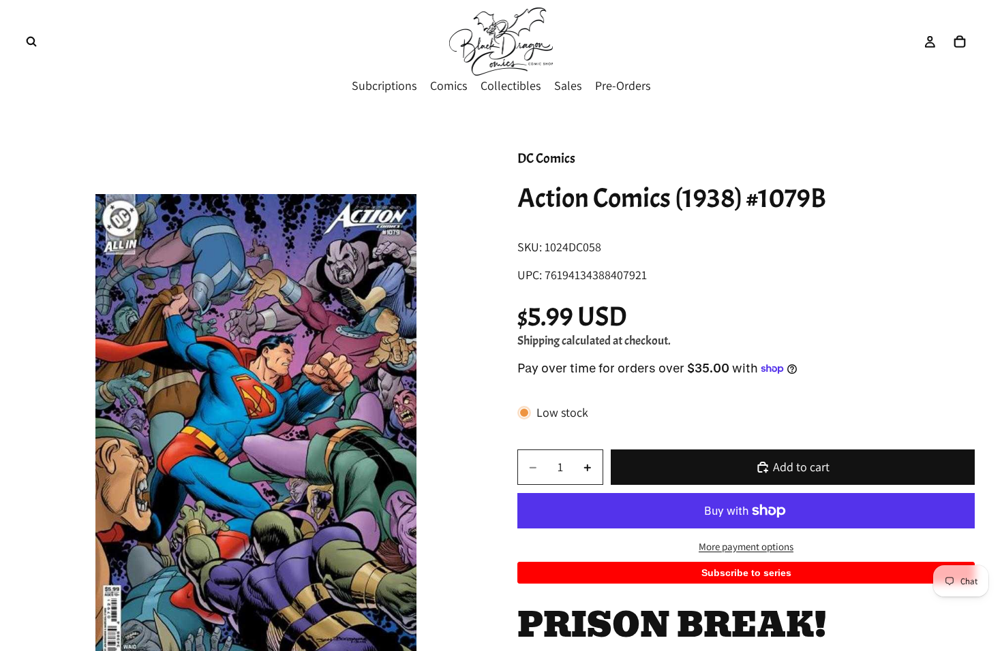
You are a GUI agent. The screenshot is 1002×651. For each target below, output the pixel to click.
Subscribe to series (746, 572)
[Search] (31, 42)
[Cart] (960, 42)
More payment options (746, 546)
